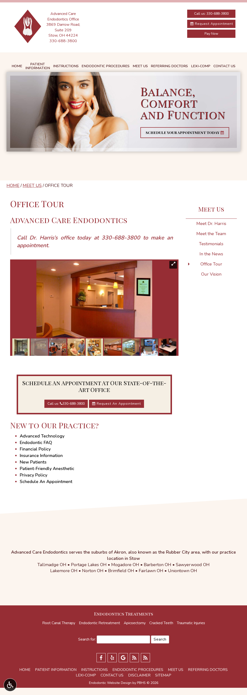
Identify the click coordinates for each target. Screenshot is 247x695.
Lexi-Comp (200, 66)
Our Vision (211, 274)
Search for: (87, 639)
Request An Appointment (118, 403)
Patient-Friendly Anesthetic (47, 468)
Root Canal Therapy (58, 623)
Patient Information (55, 669)
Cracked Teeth (161, 623)
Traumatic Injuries (191, 623)
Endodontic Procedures (106, 66)
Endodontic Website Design (110, 683)
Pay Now (211, 33)
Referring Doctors (169, 66)
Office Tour (211, 264)
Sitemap (163, 675)
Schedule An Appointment (46, 481)
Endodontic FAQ (36, 442)
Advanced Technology (42, 436)
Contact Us (224, 66)
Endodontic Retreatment (99, 623)
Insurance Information (41, 455)
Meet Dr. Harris (211, 223)
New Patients (33, 462)
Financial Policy (35, 449)
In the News (211, 254)
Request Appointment (213, 23)
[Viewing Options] (10, 684)
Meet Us (140, 66)
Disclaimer (139, 675)
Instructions (66, 66)
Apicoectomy (135, 623)
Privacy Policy (33, 475)
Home (17, 66)
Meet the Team (211, 234)
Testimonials (211, 244)
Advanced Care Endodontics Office (63, 16)
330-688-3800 (63, 41)
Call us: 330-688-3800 (211, 13)
